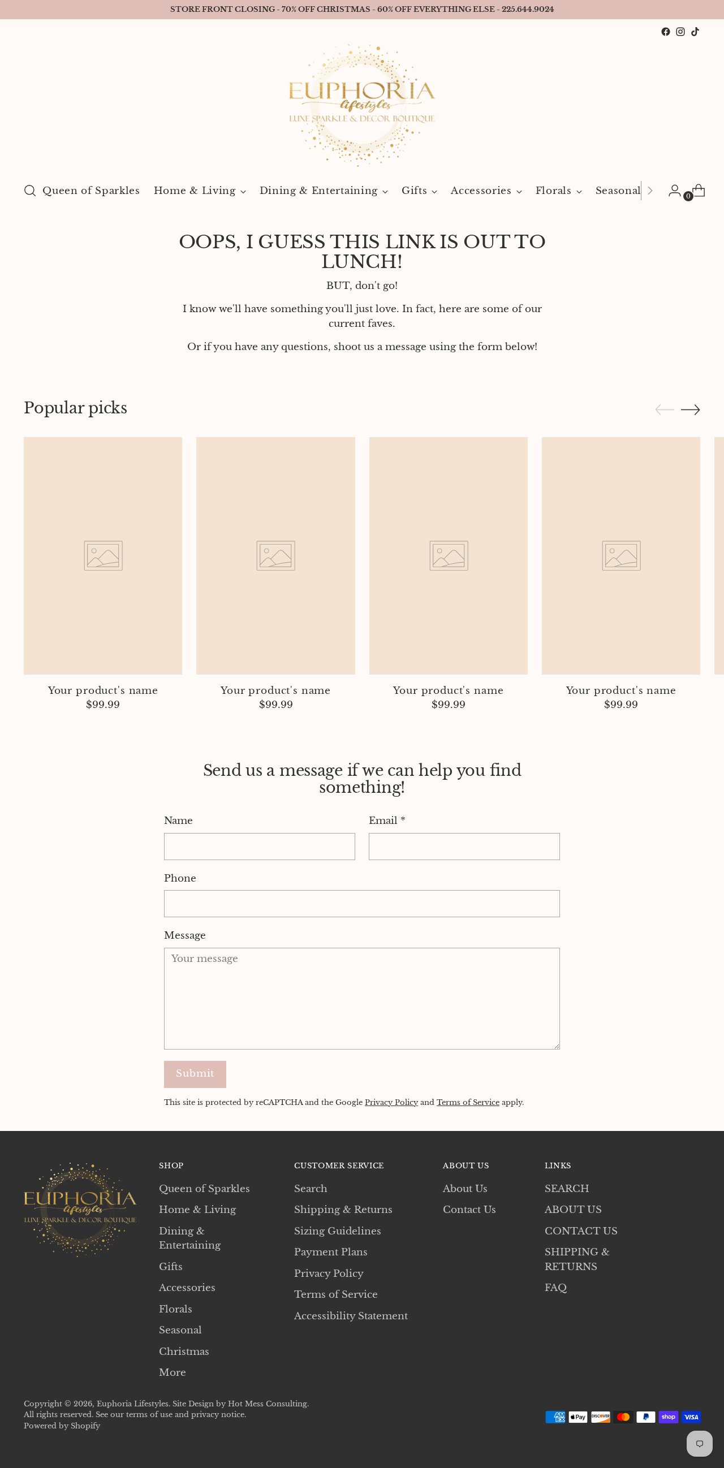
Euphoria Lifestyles (133, 1404)
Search (310, 1189)
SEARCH (567, 1189)
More (172, 1373)
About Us (465, 1189)
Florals (175, 1309)
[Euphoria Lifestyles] (362, 105)
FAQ (556, 1288)
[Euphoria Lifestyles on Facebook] (666, 32)
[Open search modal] (30, 190)
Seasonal (180, 1330)
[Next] (649, 190)
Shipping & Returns (343, 1210)
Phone (180, 878)
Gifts (171, 1267)
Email (387, 821)
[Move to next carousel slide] (690, 409)
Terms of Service (468, 1102)
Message (185, 936)
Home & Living (197, 1210)
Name (178, 821)
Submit (195, 1074)
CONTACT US (581, 1231)
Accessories (187, 1288)
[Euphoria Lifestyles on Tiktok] (695, 32)
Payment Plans (331, 1252)
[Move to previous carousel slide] (664, 410)
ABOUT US (573, 1210)
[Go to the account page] (670, 190)
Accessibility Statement (351, 1316)
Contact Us (469, 1210)
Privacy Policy (391, 1102)
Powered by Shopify (62, 1426)
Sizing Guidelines (337, 1231)
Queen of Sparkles (204, 1189)
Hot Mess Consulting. (268, 1404)
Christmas (184, 1352)
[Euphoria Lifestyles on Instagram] (680, 32)
